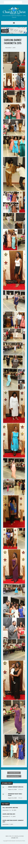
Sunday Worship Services (15, 787)
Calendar (5, 31)
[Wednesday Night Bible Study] (5, 796)
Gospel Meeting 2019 (9, 814)
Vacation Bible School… (14, 772)
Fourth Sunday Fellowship (13, 776)
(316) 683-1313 (14, 837)
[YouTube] (13, 833)
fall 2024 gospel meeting (10, 807)
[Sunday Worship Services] (5, 789)
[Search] (23, 2)
